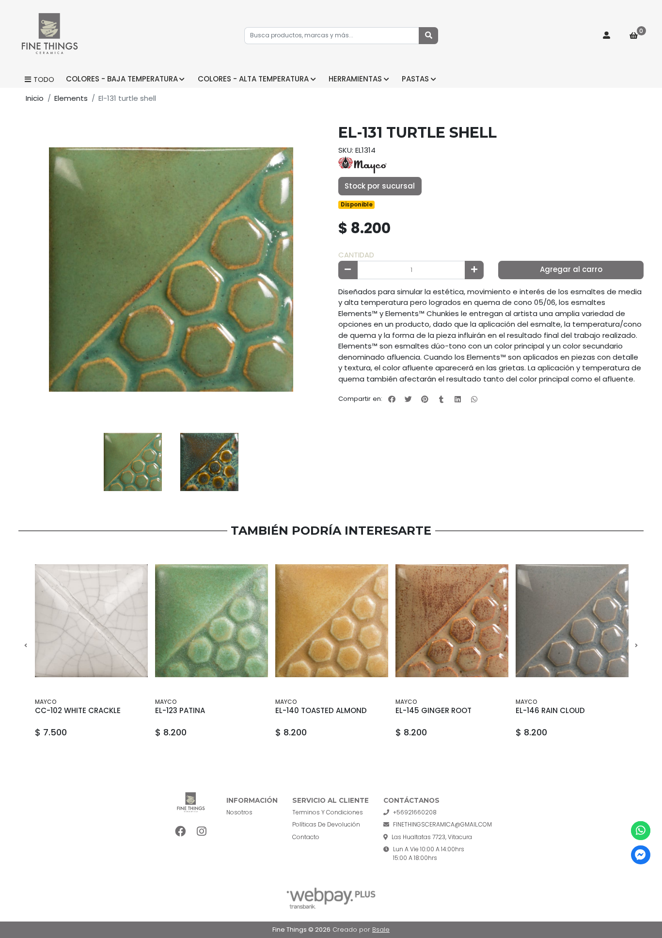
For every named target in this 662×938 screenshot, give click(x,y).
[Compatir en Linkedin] (457, 399)
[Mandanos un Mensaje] (640, 854)
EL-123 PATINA (180, 710)
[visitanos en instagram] (201, 831)
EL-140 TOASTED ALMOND (321, 710)
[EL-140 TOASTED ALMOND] (331, 620)
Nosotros (239, 812)
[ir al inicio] (191, 803)
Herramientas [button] (355, 79)
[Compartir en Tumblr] (441, 399)
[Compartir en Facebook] (391, 399)
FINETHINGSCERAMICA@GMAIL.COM (442, 824)
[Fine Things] (49, 36)
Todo (43, 79)
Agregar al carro (571, 269)
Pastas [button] (415, 79)
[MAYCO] (362, 164)
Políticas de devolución (326, 824)
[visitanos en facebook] (180, 831)
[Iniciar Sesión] (606, 36)
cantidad (356, 255)
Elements (71, 98)
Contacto (305, 837)
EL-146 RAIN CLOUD (550, 710)
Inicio (35, 98)
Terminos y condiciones (327, 812)
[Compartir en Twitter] (408, 399)
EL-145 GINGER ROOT (433, 710)
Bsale (381, 929)
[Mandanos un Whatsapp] (640, 830)
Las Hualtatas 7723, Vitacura (432, 837)
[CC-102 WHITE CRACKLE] (91, 620)
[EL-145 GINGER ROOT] (451, 620)
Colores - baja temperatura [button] (122, 79)
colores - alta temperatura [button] (253, 79)
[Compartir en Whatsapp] (474, 399)
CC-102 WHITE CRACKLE (78, 710)
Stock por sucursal (380, 186)
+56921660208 (415, 812)
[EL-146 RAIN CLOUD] (572, 620)
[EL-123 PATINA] (211, 620)
